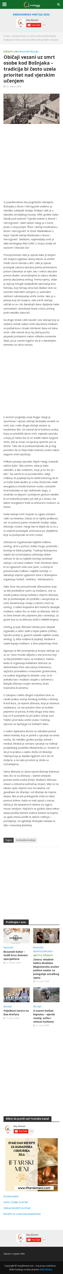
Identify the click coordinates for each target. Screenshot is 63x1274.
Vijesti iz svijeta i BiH (14, 1253)
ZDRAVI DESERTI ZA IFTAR (17, 1208)
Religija (34, 51)
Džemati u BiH (11, 51)
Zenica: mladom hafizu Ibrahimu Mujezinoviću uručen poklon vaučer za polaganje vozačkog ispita (46, 968)
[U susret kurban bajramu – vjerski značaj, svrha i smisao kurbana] (46, 994)
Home (7, 36)
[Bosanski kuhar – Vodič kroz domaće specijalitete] (17, 935)
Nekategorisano (42, 951)
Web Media (46, 1269)
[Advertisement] (31, 162)
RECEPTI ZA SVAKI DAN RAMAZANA (22, 1214)
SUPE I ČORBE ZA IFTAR (16, 1202)
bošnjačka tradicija (25, 840)
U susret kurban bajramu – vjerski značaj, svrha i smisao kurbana (44, 1016)
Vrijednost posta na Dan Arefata (16, 1012)
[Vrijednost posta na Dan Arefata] (17, 994)
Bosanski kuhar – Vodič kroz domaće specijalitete (16, 955)
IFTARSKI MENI (11, 1196)
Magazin (24, 51)
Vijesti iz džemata (43, 955)
